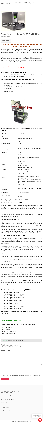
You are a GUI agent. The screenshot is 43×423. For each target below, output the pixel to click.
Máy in (16, 2)
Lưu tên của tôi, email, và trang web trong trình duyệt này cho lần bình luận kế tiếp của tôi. (21, 375)
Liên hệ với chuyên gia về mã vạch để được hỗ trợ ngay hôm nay (26, 3)
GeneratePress (28, 421)
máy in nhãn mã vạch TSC (11, 213)
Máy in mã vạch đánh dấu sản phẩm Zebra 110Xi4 (11, 345)
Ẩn (9, 40)
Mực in (20, 2)
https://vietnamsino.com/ (12, 335)
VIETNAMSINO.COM (7, 3)
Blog (33, 2)
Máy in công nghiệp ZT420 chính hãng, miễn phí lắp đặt (11, 346)
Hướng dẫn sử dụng (26, 2)
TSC (12, 49)
